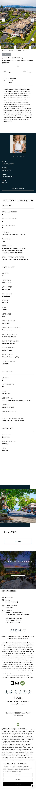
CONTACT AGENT (18, 188)
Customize (18, 779)
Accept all (18, 784)
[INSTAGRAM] (24, 692)
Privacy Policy (25, 713)
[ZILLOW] (29, 692)
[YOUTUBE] (11, 692)
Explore (18, 541)
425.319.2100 (9, 607)
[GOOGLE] (6, 692)
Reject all (18, 775)
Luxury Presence (18, 704)
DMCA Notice (18, 715)
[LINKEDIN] (20, 692)
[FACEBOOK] (15, 692)
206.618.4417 (6, 170)
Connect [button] (18, 578)
